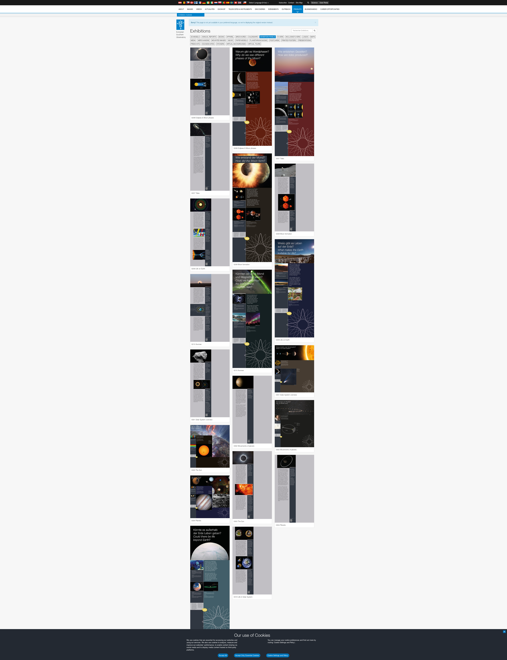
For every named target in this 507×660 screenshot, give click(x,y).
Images (190, 9)
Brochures (241, 37)
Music (230, 40)
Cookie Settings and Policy (277, 655)
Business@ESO (311, 9)
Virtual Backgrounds (236, 44)
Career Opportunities (329, 9)
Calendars (253, 37)
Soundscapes (208, 44)
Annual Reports (209, 37)
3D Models (195, 37)
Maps (312, 37)
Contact (291, 3)
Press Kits (195, 44)
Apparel (230, 37)
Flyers (280, 37)
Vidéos (199, 9)
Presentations (304, 40)
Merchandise (203, 40)
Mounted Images (219, 40)
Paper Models (242, 40)
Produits (298, 9)
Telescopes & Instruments (240, 9)
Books (221, 37)
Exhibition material (185, 15)
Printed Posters (289, 40)
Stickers (220, 44)
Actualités (210, 9)
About (181, 9)
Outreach (286, 9)
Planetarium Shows (258, 40)
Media (193, 40)
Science (314, 3)
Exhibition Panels (267, 37)
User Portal (324, 3)
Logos (305, 37)
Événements (273, 9)
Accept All (223, 655)
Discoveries (260, 9)
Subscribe (283, 3)
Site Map (299, 3)
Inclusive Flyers (293, 37)
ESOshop (221, 9)
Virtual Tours (254, 44)
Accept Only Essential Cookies (247, 655)
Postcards (274, 40)
